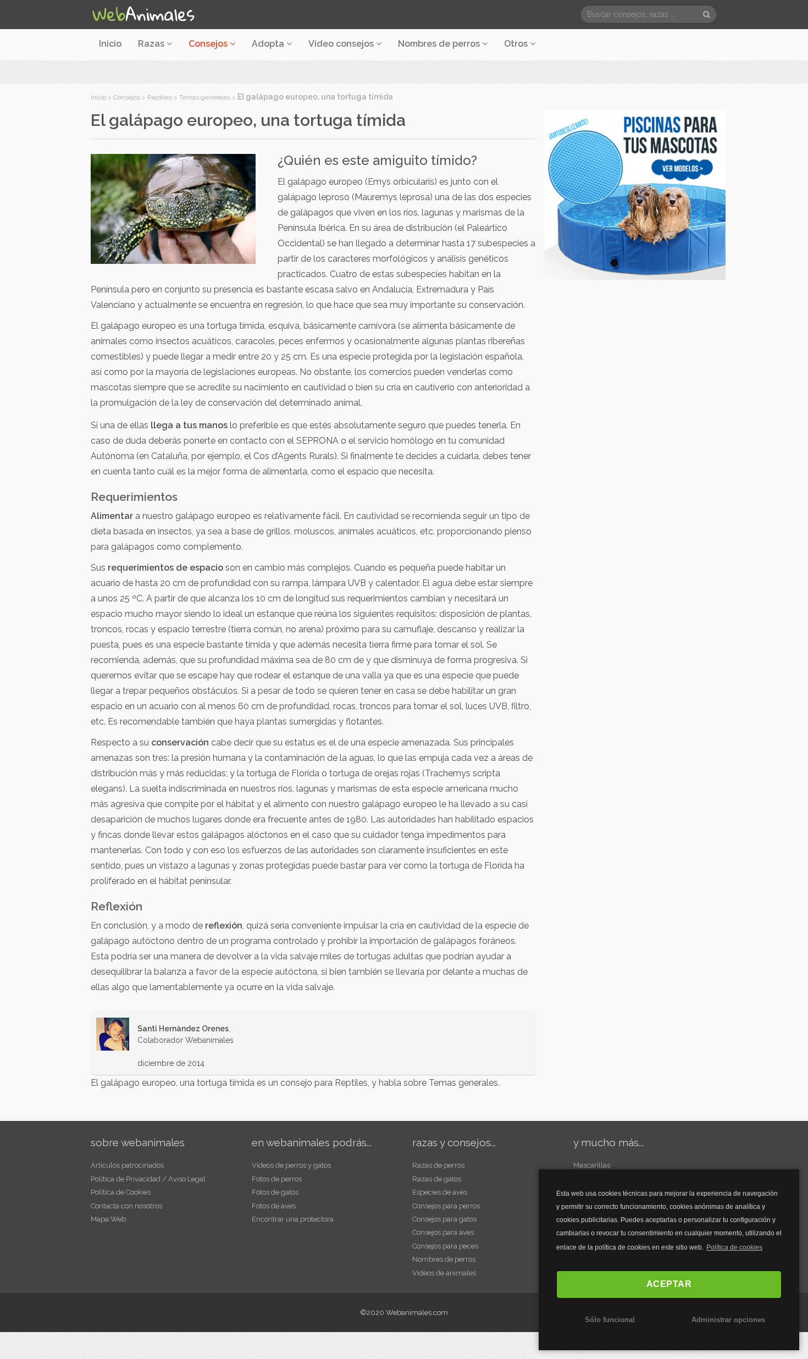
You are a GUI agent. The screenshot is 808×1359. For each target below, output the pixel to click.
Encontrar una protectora (293, 1219)
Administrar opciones (728, 1320)
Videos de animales (444, 1273)
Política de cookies (734, 1247)
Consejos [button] (209, 43)
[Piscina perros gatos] (635, 194)
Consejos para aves (443, 1232)
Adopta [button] (269, 43)
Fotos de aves (274, 1206)
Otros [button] (517, 43)
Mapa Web (108, 1219)
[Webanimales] (142, 14)
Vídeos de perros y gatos (291, 1165)
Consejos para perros (446, 1206)
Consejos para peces (445, 1246)
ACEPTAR (669, 1284)
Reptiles (159, 97)
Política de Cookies (121, 1192)
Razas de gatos (436, 1179)
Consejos (126, 97)
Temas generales (204, 97)
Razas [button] (152, 43)
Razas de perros (438, 1165)
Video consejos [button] (342, 43)
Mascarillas (591, 1165)
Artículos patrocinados (127, 1165)
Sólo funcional (610, 1320)
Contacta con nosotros (126, 1206)
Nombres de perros (440, 43)
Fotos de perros (277, 1179)
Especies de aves (439, 1192)
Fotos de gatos (275, 1192)
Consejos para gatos (444, 1219)
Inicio (110, 43)
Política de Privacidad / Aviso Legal (148, 1179)
